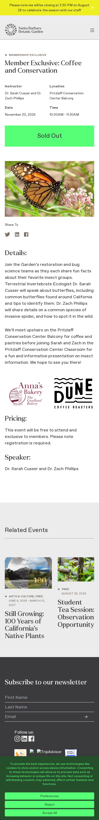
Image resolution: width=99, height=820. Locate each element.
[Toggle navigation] (92, 30)
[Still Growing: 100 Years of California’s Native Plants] (28, 598)
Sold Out (49, 136)
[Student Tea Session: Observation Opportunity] (76, 598)
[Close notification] (93, 7)
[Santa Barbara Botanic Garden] (28, 30)
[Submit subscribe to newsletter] (89, 717)
